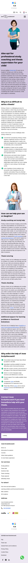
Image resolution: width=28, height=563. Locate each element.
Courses (3, 452)
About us (3, 447)
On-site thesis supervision (8, 458)
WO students (4, 494)
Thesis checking (5, 473)
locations (6, 387)
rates (12, 381)
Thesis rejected (5, 476)
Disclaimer (3, 555)
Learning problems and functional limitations (12, 489)
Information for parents (7, 450)
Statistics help (5, 471)
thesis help (13, 70)
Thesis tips (4, 542)
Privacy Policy (4, 549)
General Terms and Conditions (9, 546)
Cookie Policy (4, 552)
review (12, 307)
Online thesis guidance (7, 455)
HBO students (4, 491)
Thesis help (4, 468)
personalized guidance (7, 238)
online (15, 386)
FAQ (2, 539)
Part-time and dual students (8, 486)
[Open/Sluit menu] (25, 17)
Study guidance (5, 466)
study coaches (18, 236)
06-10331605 (7, 508)
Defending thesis (5, 478)
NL (26, 12)
